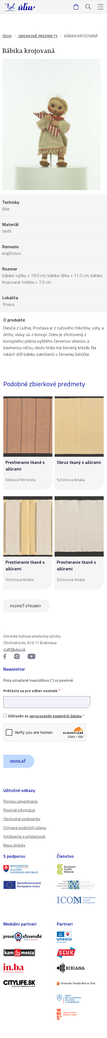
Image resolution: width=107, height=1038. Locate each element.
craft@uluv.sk (14, 649)
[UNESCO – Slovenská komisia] (80, 937)
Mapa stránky (14, 845)
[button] (100, 7)
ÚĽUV (7, 36)
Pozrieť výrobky (25, 606)
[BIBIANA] (80, 968)
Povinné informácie (19, 810)
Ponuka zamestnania (20, 801)
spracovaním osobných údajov (55, 716)
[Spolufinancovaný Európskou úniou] (26, 884)
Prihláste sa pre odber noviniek (31, 690)
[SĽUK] (80, 952)
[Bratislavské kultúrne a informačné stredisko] (80, 1014)
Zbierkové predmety (38, 36)
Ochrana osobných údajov (24, 827)
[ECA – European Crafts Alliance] (80, 869)
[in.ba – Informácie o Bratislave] (26, 968)
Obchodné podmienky (21, 819)
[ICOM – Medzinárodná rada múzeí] (80, 900)
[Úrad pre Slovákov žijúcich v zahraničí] (80, 999)
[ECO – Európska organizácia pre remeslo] (80, 884)
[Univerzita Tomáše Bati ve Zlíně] (80, 983)
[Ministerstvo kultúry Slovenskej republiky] (26, 869)
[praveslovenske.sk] (26, 937)
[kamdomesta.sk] (26, 952)
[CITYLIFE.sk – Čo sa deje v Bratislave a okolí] (26, 983)
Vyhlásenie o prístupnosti (24, 836)
